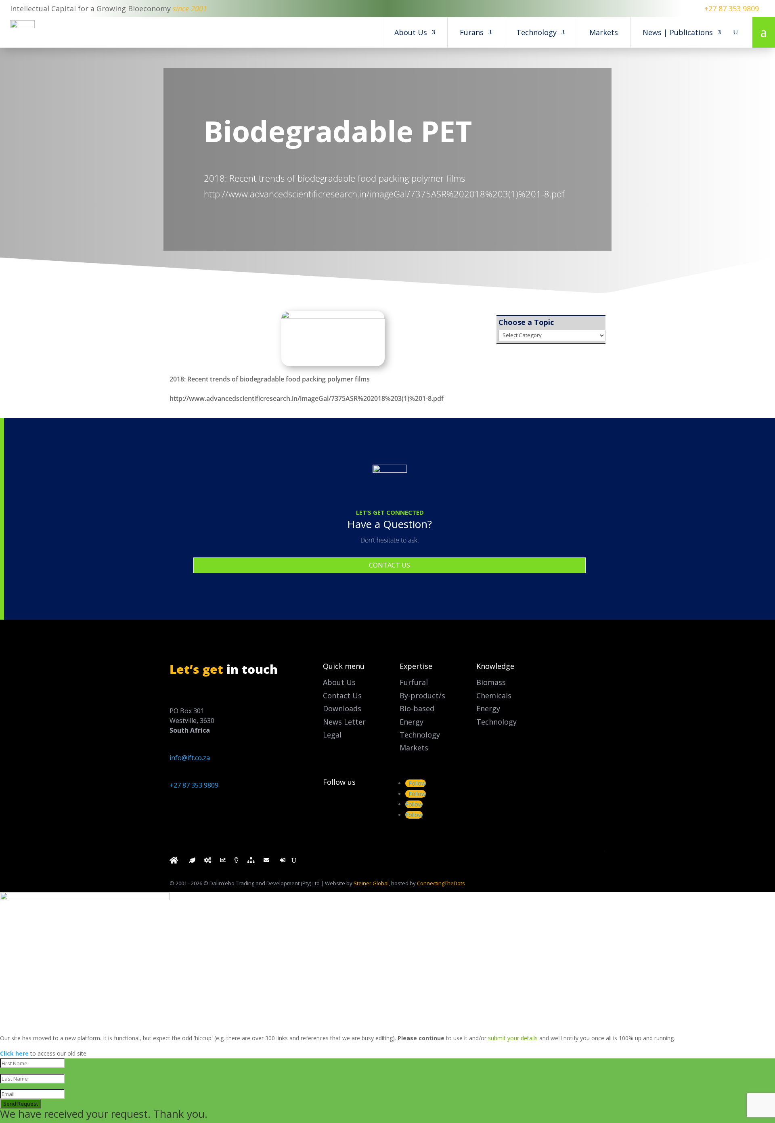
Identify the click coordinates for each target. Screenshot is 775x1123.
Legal (332, 735)
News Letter (344, 722)
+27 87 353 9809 (731, 8)
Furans (472, 32)
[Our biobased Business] (192, 862)
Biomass (491, 682)
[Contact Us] (267, 862)
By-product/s (422, 695)
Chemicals (493, 695)
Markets (603, 32)
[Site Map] (251, 862)
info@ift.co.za (190, 757)
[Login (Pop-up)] (283, 862)
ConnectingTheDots (441, 883)
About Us (410, 32)
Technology (536, 32)
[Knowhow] (237, 862)
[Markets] (223, 862)
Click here (14, 1053)
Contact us (389, 565)
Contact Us (342, 695)
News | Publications (678, 32)
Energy (488, 708)
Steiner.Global (371, 883)
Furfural (414, 682)
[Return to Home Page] (175, 862)
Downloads (342, 708)
